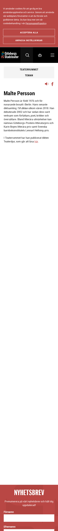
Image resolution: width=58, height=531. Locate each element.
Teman (29, 75)
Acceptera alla (29, 32)
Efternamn (9, 526)
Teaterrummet (29, 69)
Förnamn (9, 512)
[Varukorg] (39, 55)
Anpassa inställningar (29, 40)
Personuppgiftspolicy (36, 23)
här (36, 141)
